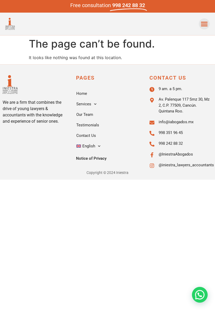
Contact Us (86, 135)
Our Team (84, 114)
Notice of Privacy (91, 158)
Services (83, 104)
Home (81, 93)
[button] (204, 23)
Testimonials (87, 125)
